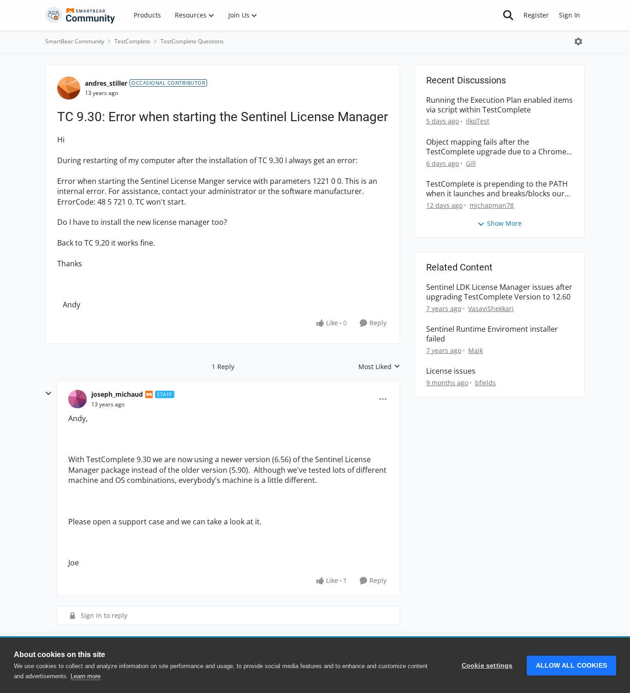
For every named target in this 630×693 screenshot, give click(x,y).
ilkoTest (477, 121)
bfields (485, 382)
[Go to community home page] (80, 15)
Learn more (86, 676)
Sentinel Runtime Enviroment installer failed (492, 334)
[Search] (508, 15)
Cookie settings (487, 665)
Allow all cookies (571, 665)
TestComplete (132, 41)
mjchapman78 (492, 205)
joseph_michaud (117, 394)
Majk (475, 350)
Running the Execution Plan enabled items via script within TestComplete (499, 105)
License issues (450, 371)
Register (536, 15)
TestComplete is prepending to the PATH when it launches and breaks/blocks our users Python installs (497, 189)
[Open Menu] (578, 41)
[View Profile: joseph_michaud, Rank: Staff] (77, 399)
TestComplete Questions (192, 41)
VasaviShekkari (491, 308)
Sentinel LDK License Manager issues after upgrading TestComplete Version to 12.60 (499, 292)
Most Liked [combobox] (379, 366)
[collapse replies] (48, 393)
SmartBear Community (74, 41)
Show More (504, 223)
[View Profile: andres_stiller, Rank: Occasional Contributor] (68, 88)
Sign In (569, 15)
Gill (471, 163)
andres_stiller (106, 83)
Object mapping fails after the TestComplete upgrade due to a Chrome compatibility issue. (496, 147)
